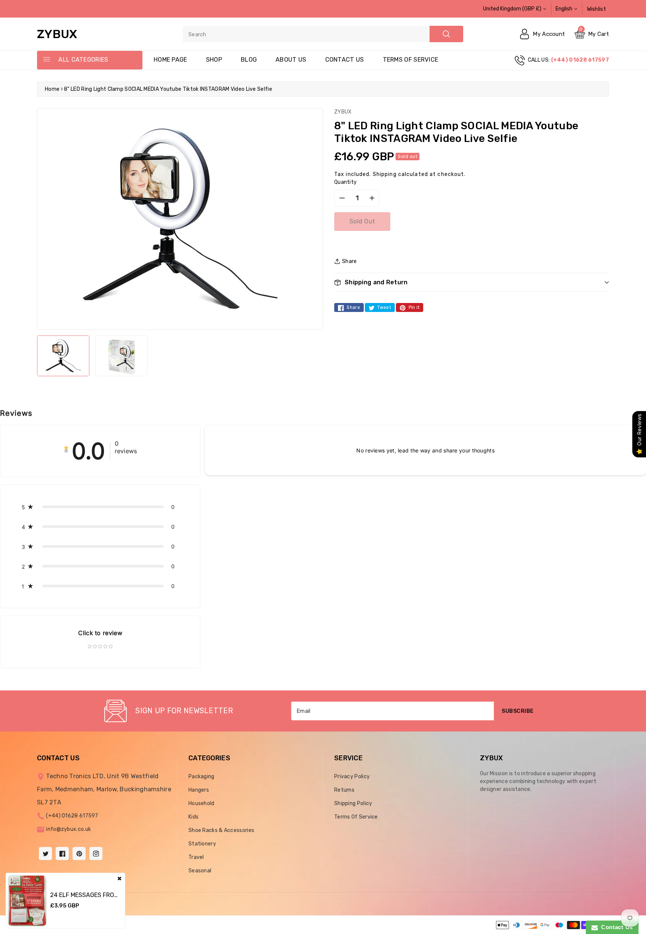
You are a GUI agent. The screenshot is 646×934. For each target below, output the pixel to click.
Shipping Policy (353, 803)
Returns (344, 790)
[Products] (27, 900)
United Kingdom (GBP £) (512, 9)
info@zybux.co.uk (68, 829)
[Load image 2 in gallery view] (121, 355)
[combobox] (323, 34)
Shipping (385, 174)
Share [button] (349, 261)
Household (201, 803)
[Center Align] (46, 60)
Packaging (201, 776)
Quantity (345, 182)
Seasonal (199, 870)
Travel (196, 857)
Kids (193, 817)
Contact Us (615, 927)
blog (249, 59)
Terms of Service (411, 59)
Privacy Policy (352, 776)
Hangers (198, 790)
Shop (214, 59)
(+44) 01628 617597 (72, 816)
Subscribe (518, 711)
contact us (344, 59)
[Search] (446, 34)
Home (52, 89)
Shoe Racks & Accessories (221, 830)
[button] (471, 282)
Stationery (202, 844)
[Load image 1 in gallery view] (63, 355)
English (564, 9)
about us (291, 59)
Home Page (170, 59)
